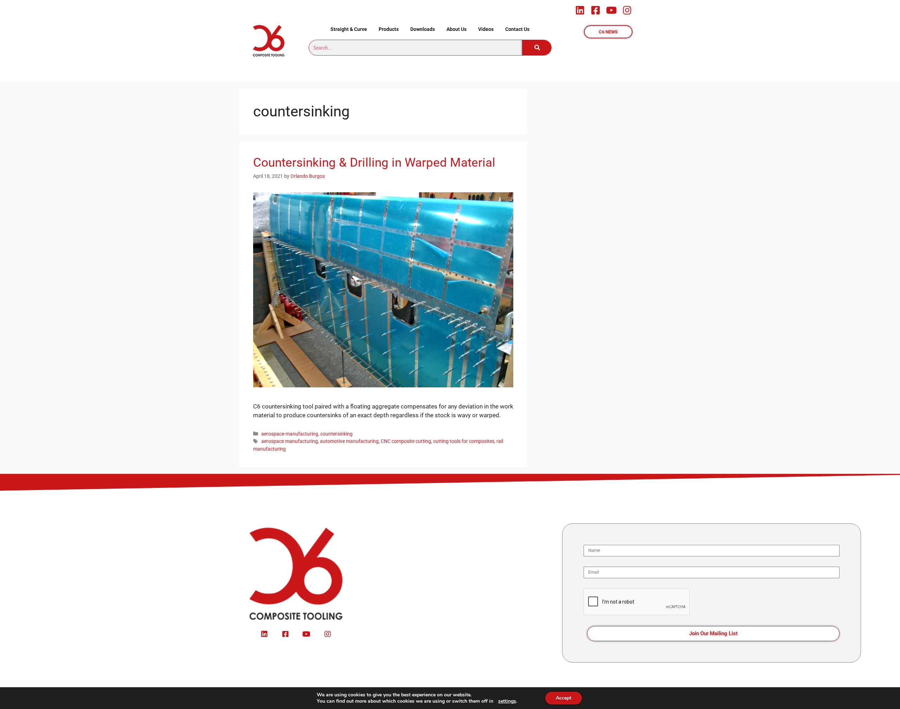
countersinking (336, 434)
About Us (456, 29)
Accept (563, 698)
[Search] (537, 47)
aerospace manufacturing (289, 441)
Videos (486, 29)
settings (507, 701)
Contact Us (517, 29)
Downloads (422, 29)
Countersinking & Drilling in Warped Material (374, 162)
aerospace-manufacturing (289, 434)
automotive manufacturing (349, 441)
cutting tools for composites (463, 441)
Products (389, 29)
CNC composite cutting (406, 441)
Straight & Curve (348, 29)
